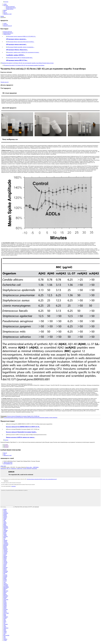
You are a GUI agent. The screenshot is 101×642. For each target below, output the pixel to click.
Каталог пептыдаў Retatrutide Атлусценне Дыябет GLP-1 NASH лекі (23, 416)
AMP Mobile (36, 467)
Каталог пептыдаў (10, 6)
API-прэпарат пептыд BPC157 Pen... (17, 60)
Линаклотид (3, 468)
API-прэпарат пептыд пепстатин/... (16, 44)
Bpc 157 (9, 468)
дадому (5, 4)
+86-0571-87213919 (7, 462)
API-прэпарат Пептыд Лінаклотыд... (17, 49)
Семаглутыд (19, 468)
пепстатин (34, 468)
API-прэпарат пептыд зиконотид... (16, 39)
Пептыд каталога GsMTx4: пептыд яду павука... (20, 437)
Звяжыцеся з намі (7, 13)
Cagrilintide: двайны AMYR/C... (15, 55)
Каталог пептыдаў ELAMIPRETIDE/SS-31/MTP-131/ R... (23, 426)
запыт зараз (3, 466)
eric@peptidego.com (7, 463)
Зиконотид (13, 468)
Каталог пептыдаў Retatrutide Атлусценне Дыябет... (21, 432)
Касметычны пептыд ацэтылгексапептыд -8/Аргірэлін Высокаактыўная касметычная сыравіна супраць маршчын (30, 417)
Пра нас (5, 12)
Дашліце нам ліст (5, 82)
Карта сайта (29, 467)
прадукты (5, 5)
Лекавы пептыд (9, 9)
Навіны (5, 10)
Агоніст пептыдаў (27, 468)
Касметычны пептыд (11, 7)
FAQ (4, 11)
